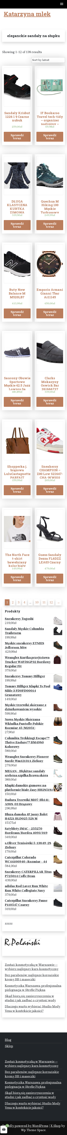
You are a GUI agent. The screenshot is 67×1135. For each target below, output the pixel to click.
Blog (8, 1040)
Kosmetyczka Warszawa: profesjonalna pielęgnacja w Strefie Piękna (33, 988)
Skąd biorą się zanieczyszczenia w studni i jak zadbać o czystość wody (30, 998)
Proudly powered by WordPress (25, 1126)
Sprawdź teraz (17, 136)
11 (44, 602)
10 (36, 602)
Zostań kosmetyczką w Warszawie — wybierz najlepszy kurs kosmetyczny (31, 967)
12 (51, 602)
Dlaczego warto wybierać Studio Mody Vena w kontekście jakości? (32, 1009)
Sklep (9, 1046)
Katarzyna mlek (27, 13)
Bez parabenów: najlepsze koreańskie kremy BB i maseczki (32, 977)
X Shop (56, 1126)
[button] (61, 4)
